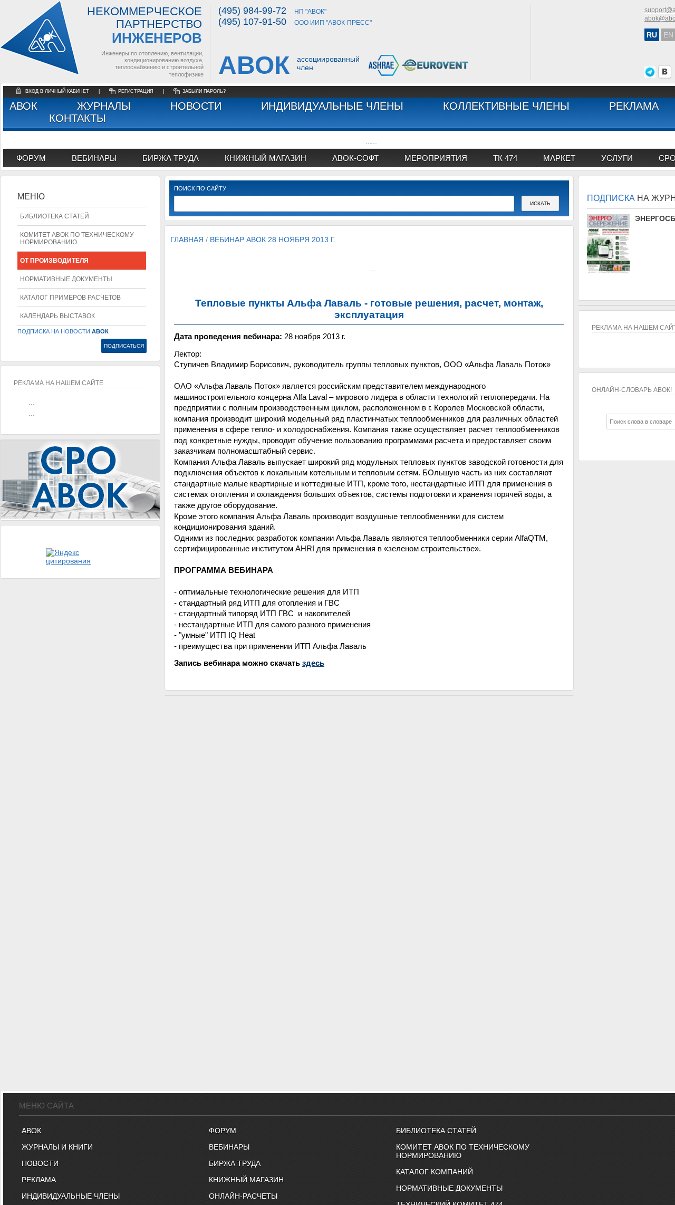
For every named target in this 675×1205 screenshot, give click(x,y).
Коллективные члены (506, 106)
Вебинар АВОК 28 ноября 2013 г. (273, 239)
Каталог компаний (434, 1172)
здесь (313, 663)
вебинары (94, 158)
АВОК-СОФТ (355, 158)
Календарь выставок (57, 316)
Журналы (104, 106)
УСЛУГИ (617, 158)
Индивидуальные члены (332, 106)
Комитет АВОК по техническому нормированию (77, 238)
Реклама (634, 106)
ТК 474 (505, 158)
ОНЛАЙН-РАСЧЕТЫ (243, 1196)
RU (652, 35)
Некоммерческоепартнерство (144, 25)
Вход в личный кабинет (58, 91)
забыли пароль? (204, 91)
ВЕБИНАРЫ (229, 1147)
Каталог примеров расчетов (70, 297)
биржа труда (170, 158)
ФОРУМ (31, 158)
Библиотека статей (54, 216)
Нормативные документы (66, 279)
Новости (195, 106)
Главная (187, 239)
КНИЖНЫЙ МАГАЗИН (246, 1179)
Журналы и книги (57, 1147)
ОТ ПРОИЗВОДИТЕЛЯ (54, 260)
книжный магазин (265, 158)
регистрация (135, 91)
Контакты (77, 118)
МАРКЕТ (559, 158)
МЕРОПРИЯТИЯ (435, 158)
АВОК (23, 106)
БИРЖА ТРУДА (235, 1163)
